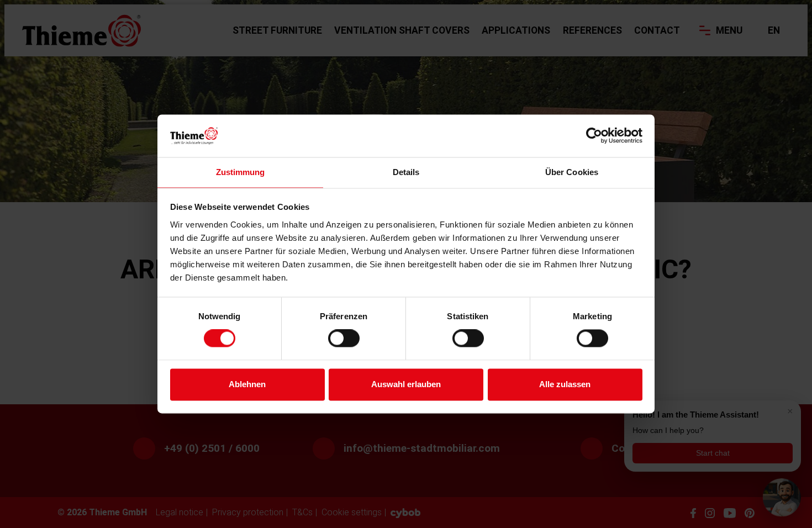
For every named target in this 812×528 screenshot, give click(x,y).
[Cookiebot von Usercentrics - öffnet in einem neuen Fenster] (594, 136)
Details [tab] (406, 172)
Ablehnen (247, 384)
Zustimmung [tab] (240, 172)
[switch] (344, 338)
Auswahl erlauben (406, 384)
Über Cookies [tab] (571, 172)
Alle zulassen (564, 384)
